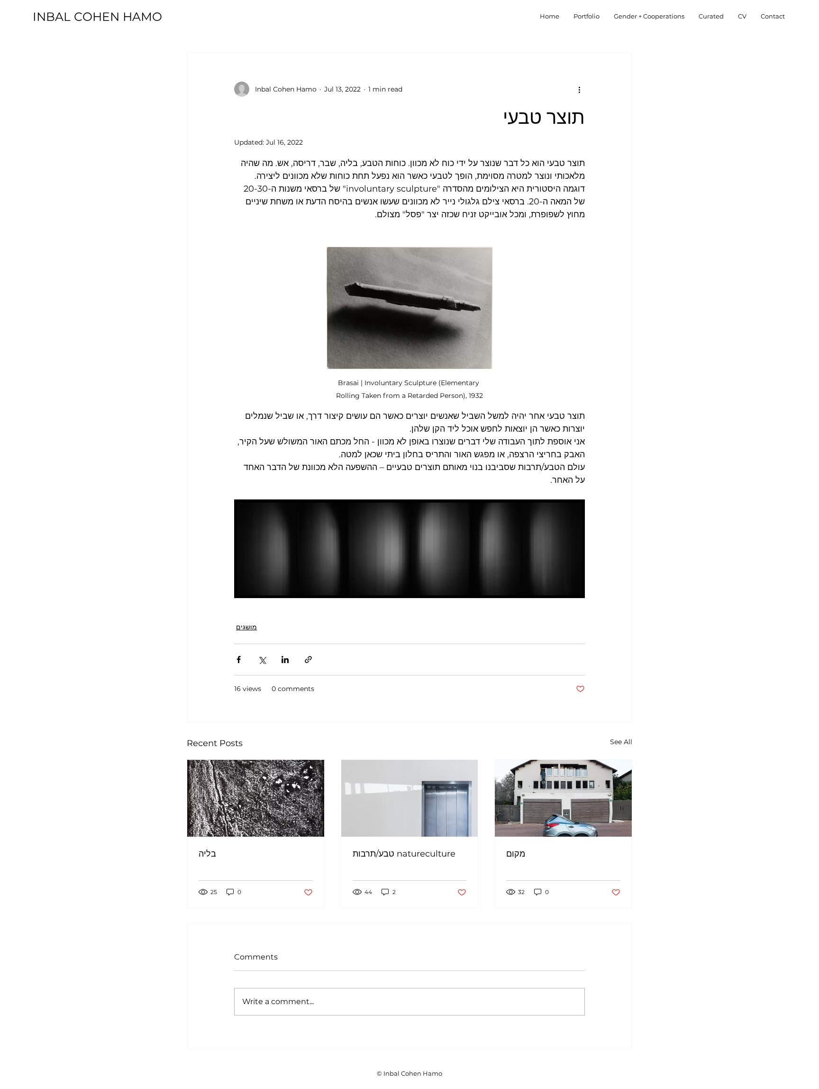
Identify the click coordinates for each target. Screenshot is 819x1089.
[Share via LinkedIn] (285, 659)
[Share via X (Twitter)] (261, 659)
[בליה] (255, 798)
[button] (586, 16)
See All (621, 742)
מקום (515, 854)
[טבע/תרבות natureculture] (409, 798)
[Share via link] (308, 659)
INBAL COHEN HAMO (97, 16)
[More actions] (579, 89)
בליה (207, 854)
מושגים (246, 627)
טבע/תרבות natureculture (404, 854)
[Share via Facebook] (238, 659)
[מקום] (563, 798)
